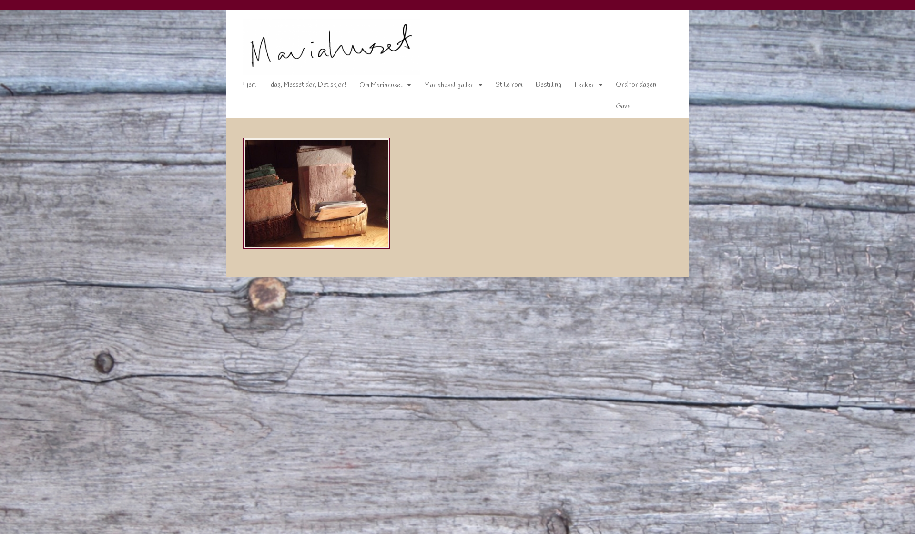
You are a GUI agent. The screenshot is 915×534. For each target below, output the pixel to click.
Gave (623, 106)
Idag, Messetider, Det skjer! (307, 85)
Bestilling (548, 85)
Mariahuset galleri (449, 85)
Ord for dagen (636, 85)
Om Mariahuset (381, 85)
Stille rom (509, 85)
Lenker (584, 85)
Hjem (249, 85)
